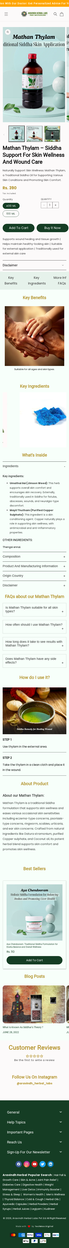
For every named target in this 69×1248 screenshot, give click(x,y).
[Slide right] (65, 135)
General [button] (13, 1112)
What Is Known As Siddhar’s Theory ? (23, 1027)
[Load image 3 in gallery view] (52, 134)
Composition (11, 556)
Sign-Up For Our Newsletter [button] (28, 1152)
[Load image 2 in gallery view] (34, 134)
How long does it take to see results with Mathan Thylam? (33, 643)
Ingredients (10, 466)
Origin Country (13, 575)
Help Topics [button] (16, 1122)
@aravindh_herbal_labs (34, 1083)
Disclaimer (10, 585)
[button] (6, 14)
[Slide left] (4, 135)
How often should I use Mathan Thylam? (33, 624)
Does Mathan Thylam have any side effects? (30, 660)
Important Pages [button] (20, 1132)
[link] (29, 1180)
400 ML (11, 206)
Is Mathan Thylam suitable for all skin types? (31, 609)
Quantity (46, 199)
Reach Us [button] (14, 1142)
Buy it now (52, 228)
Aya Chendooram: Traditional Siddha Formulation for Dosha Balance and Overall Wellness (32, 945)
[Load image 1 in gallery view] (17, 134)
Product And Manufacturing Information (30, 566)
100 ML (10, 213)
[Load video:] (34, 710)
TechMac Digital (44, 1226)
